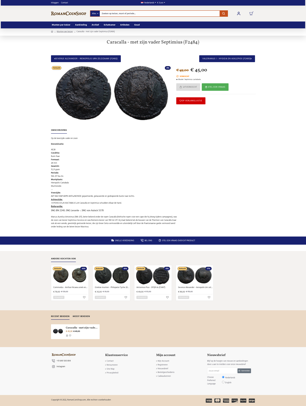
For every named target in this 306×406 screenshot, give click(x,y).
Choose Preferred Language (136, 205)
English (162, 205)
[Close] (180, 180)
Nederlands (154, 205)
